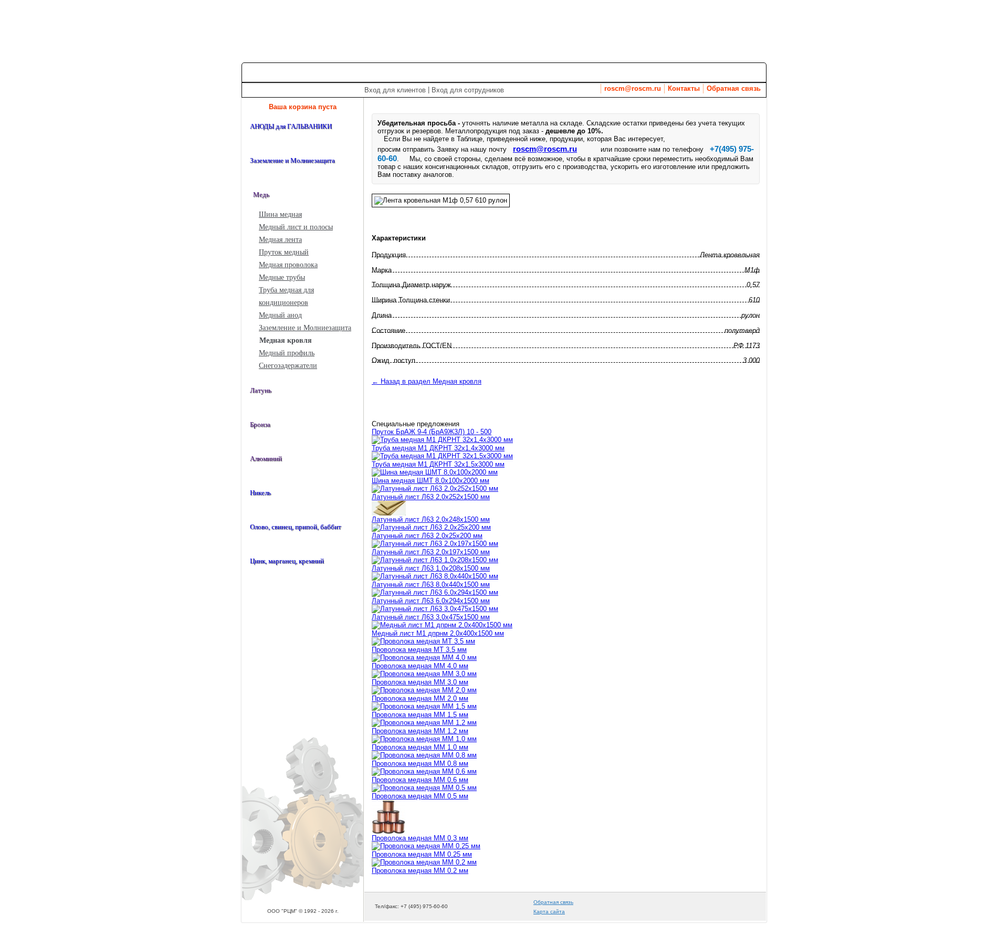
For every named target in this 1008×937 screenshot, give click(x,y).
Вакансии (643, 72)
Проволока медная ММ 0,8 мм (420, 763)
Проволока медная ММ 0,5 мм (420, 796)
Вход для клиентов (395, 90)
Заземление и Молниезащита (305, 328)
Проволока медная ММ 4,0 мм (420, 666)
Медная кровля (285, 340)
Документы (736, 72)
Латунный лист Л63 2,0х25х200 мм (427, 536)
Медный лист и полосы (296, 227)
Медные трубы (282, 277)
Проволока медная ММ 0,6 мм (420, 780)
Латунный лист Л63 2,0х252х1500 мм (431, 497)
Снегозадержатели (288, 366)
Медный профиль (286, 353)
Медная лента (280, 240)
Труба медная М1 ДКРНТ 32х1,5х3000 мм (438, 464)
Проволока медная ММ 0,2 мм (420, 871)
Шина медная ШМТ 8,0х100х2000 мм (430, 481)
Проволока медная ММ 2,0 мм (420, 698)
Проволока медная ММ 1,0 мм (420, 747)
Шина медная (280, 214)
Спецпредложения (443, 72)
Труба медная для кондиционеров (286, 296)
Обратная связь (734, 88)
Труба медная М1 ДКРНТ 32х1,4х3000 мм (438, 448)
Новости (687, 72)
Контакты (684, 88)
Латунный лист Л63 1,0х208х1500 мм (431, 568)
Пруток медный (284, 252)
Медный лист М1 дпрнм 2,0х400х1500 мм (438, 633)
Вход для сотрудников (468, 90)
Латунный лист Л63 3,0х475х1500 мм (431, 617)
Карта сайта (549, 911)
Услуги (505, 72)
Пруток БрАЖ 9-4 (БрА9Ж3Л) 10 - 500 (431, 432)
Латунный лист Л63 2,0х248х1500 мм (431, 519)
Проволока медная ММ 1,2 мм (420, 731)
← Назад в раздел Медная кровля (426, 381)
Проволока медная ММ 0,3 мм (420, 838)
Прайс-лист (371, 72)
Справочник (590, 72)
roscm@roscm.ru (632, 88)
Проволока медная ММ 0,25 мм (422, 854)
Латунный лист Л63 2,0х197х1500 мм (431, 552)
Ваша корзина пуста (303, 107)
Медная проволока (288, 265)
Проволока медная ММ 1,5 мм (420, 715)
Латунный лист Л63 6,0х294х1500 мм (431, 601)
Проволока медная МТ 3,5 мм (419, 650)
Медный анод (280, 315)
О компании (313, 72)
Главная (264, 72)
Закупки (540, 72)
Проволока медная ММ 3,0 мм (420, 682)
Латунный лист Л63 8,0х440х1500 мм (431, 584)
